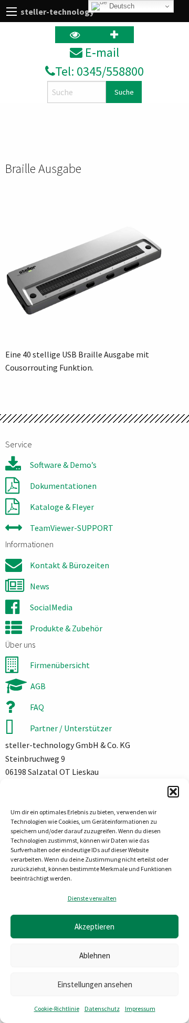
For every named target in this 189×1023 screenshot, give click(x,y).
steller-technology (57, 11)
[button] (173, 791)
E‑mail (100, 52)
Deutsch (120, 6)
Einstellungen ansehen (94, 984)
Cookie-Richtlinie (56, 1008)
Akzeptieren (94, 927)
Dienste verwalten (92, 898)
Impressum (140, 1008)
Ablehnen (94, 955)
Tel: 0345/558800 (99, 71)
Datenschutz (102, 1008)
